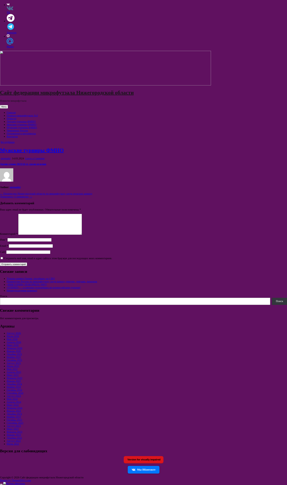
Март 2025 (13, 375)
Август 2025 (14, 363)
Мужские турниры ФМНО (22, 127)
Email (4, 245)
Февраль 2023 (14, 432)
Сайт (3, 252)
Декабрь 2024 (14, 384)
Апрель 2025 (14, 372)
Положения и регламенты (21, 133)
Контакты (12, 136)
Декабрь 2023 (14, 414)
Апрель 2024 (14, 402)
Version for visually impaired (143, 459)
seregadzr (6, 158)
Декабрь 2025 (14, 354)
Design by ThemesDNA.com (15, 480)
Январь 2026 (14, 351)
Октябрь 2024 (14, 390)
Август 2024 (14, 396)
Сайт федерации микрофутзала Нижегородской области (67, 93)
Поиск (3, 296)
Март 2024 (13, 405)
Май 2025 (12, 369)
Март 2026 (13, 345)
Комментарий (9, 233)
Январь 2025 (14, 381)
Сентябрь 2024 (15, 393)
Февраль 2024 (14, 408)
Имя (3, 239)
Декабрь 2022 (14, 437)
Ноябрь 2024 (14, 387)
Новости (11, 118)
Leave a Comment (35, 158)
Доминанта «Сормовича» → (16, 196)
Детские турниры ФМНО (21, 121)
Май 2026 (12, 339)
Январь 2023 (14, 434)
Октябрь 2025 (14, 360)
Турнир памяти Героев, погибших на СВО (31, 278)
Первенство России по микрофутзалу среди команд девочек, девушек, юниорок (52, 281)
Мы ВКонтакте (146, 469)
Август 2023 (14, 426)
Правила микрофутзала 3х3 (22, 115)
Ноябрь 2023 (14, 417)
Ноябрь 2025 (14, 357)
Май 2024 (12, 399)
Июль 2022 (13, 443)
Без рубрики (8, 142)
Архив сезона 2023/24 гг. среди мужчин (23, 164)
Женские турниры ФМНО (21, 124)
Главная (11, 112)
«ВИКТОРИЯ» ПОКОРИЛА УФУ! (27, 284)
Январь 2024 (14, 411)
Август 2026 (14, 333)
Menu (4, 107)
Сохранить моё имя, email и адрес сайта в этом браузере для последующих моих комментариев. (58, 258)
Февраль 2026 (14, 348)
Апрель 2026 (14, 342)
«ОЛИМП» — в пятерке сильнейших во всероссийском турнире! (44, 287)
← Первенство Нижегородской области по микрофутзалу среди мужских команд (46, 193)
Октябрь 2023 (14, 420)
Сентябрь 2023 (15, 423)
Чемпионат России (17, 130)
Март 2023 (13, 429)
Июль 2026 (13, 336)
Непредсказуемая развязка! (22, 290)
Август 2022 (14, 440)
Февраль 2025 (14, 378)
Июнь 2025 (13, 366)
